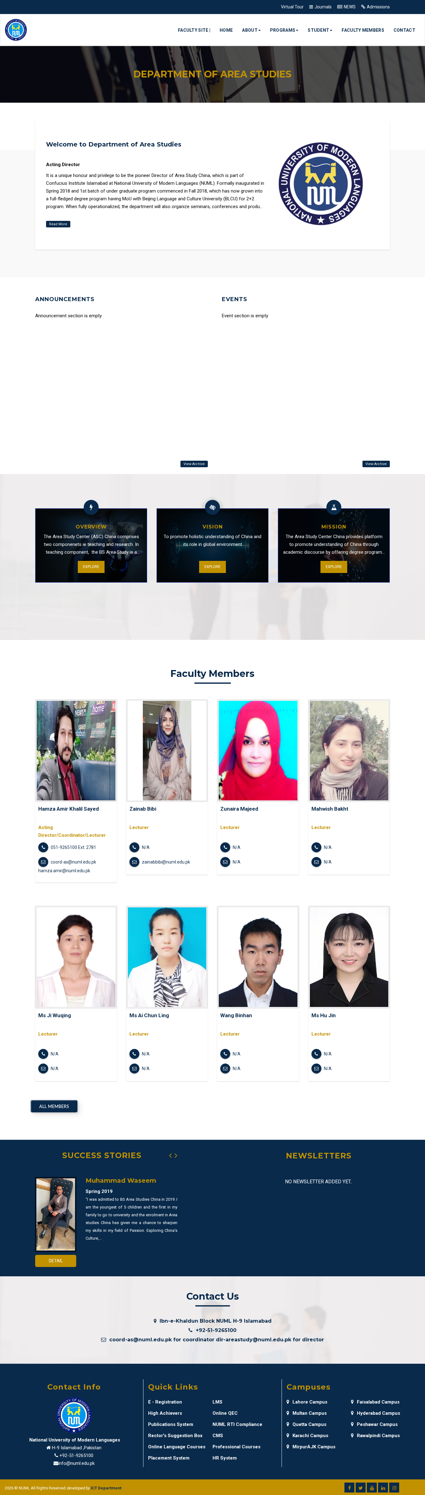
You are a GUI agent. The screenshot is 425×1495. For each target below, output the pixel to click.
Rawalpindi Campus (378, 1435)
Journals (323, 6)
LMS (217, 1402)
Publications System (170, 1424)
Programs (282, 30)
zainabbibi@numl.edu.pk (165, 861)
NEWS (350, 6)
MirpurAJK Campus (313, 1447)
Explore (91, 567)
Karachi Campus (310, 1435)
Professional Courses (236, 1447)
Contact (404, 30)
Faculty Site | (194, 30)
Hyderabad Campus (378, 1413)
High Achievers (165, 1413)
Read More (58, 224)
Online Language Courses (176, 1447)
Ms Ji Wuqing (54, 1015)
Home (226, 30)
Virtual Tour (292, 6)
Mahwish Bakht (329, 809)
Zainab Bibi (142, 809)
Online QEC (225, 1413)
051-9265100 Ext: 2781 (73, 847)
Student (318, 30)
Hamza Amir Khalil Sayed (68, 809)
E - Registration (165, 1402)
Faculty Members (363, 30)
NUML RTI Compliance (237, 1424)
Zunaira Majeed (239, 809)
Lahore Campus (309, 1402)
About (250, 30)
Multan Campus (309, 1413)
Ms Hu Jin (323, 1015)
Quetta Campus (309, 1424)
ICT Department (106, 1488)
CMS (218, 1435)
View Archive (194, 464)
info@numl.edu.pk (76, 1463)
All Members (54, 1107)
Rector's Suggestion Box (175, 1435)
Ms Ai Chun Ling (149, 1015)
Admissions (378, 6)
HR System (225, 1458)
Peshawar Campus (377, 1424)
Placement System (168, 1458)
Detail (56, 1260)
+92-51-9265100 (76, 1455)
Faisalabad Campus (378, 1402)
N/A (145, 847)
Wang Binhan (236, 1015)
